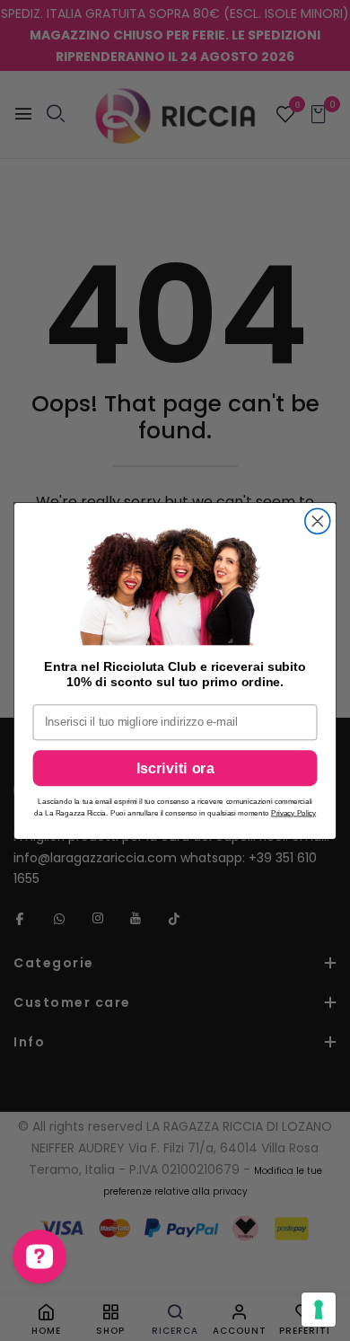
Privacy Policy (293, 812)
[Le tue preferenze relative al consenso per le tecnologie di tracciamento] (319, 1309)
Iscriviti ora (175, 768)
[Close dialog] (317, 521)
